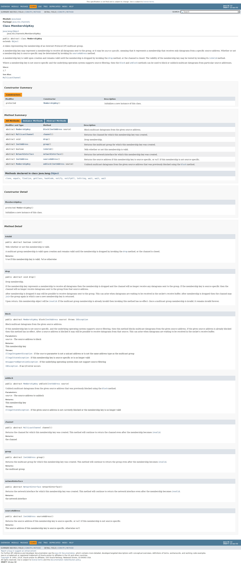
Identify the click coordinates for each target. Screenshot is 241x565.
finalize (26, 178)
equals (16, 178)
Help (71, 7)
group (46, 144)
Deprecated (54, 7)
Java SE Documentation (65, 553)
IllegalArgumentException (18, 354)
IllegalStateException (17, 358)
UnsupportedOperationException (21, 362)
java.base (16, 19)
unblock (47, 164)
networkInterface (52, 154)
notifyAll (70, 178)
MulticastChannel (25, 134)
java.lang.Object (11, 31)
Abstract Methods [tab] (56, 121)
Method (37, 12)
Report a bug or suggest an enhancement (18, 551)
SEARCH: (176, 12)
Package (24, 7)
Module (15, 7)
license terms (148, 2)
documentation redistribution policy (65, 560)
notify (59, 178)
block (46, 129)
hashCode (48, 178)
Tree (45, 7)
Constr (28, 12)
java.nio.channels (21, 22)
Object (15, 41)
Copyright (5, 558)
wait (90, 178)
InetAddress (56, 129)
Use (40, 7)
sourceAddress (50, 159)
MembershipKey (51, 103)
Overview (5, 7)
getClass (37, 178)
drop (45, 139)
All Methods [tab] (12, 121)
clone (8, 178)
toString (81, 178)
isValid (47, 149)
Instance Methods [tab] (33, 121)
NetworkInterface (25, 154)
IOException (82, 319)
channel (47, 134)
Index (64, 7)
